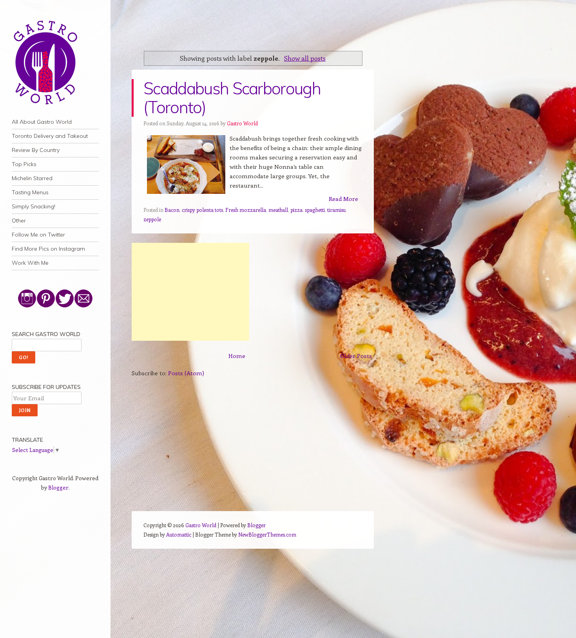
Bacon (172, 209)
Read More (343, 198)
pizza (296, 209)
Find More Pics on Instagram (48, 248)
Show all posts (305, 58)
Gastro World (242, 123)
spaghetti (315, 209)
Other (19, 220)
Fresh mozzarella (245, 209)
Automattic (178, 534)
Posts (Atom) (186, 373)
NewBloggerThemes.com (267, 534)
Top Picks (24, 164)
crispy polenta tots (202, 209)
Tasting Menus (30, 192)
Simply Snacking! (33, 206)
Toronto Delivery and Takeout (50, 135)
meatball (278, 209)
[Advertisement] (190, 292)
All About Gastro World (42, 121)
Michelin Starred (32, 178)
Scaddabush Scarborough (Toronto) (232, 97)
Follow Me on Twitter (38, 234)
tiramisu (336, 209)
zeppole (152, 219)
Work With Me (30, 262)
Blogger (58, 487)
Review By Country (36, 150)
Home (236, 356)
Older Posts (356, 356)
